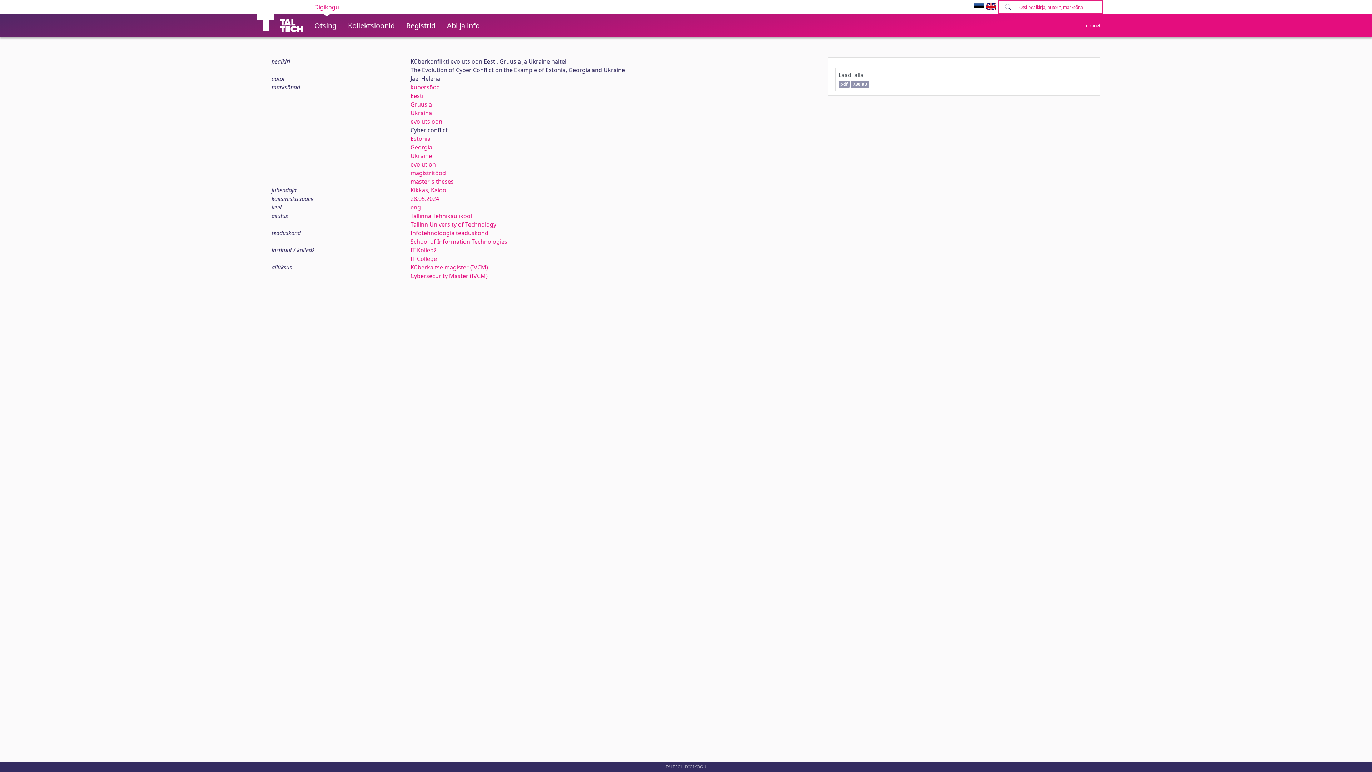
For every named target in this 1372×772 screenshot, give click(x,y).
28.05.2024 (425, 199)
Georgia (421, 147)
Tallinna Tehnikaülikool (441, 216)
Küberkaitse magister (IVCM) (449, 267)
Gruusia (421, 104)
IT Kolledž (424, 250)
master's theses (432, 181)
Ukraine (421, 156)
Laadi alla (853, 79)
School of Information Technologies (459, 242)
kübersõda (425, 87)
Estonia (421, 139)
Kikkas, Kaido (428, 190)
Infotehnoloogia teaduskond (449, 233)
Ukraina (421, 113)
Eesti (417, 96)
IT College (424, 259)
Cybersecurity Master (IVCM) (449, 276)
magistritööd (428, 173)
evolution (423, 164)
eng (416, 207)
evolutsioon (426, 121)
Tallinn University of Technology (453, 224)
